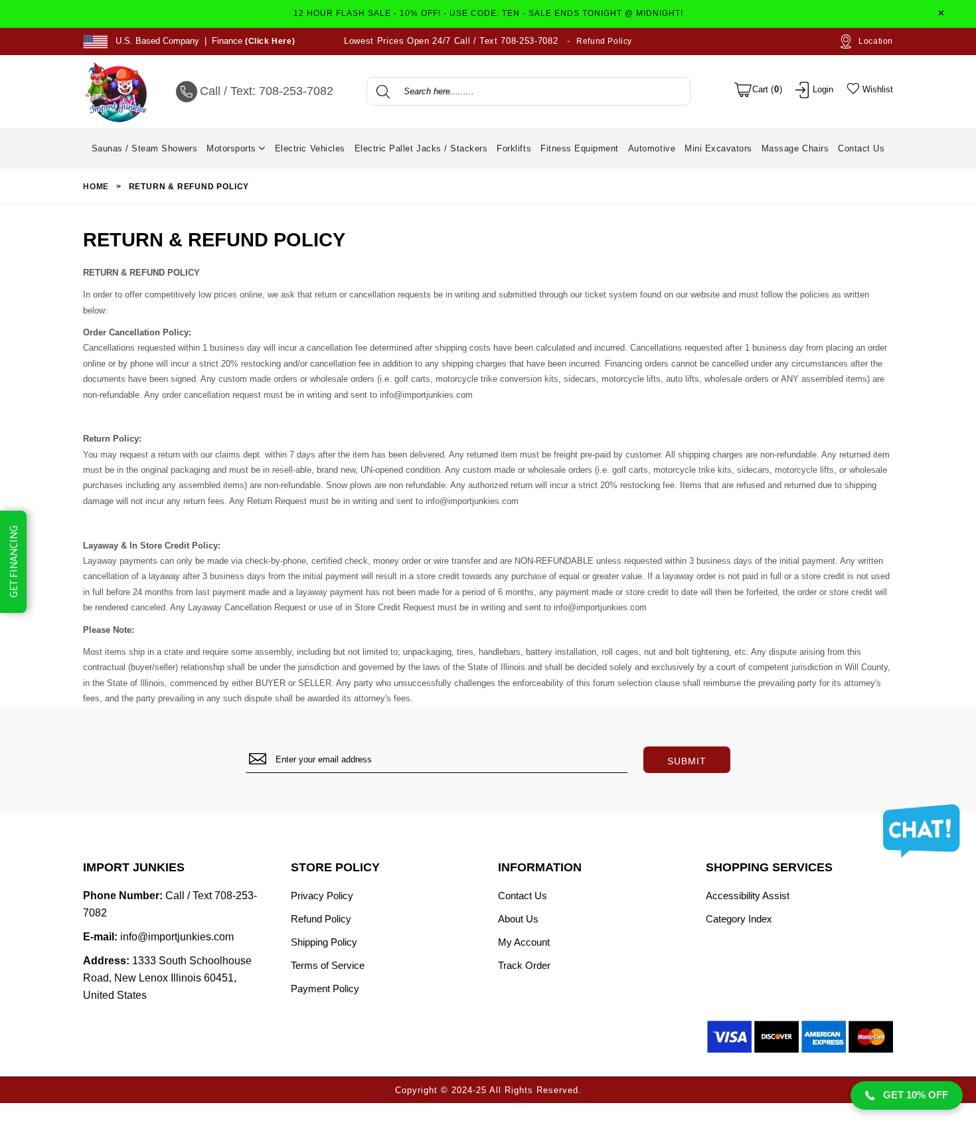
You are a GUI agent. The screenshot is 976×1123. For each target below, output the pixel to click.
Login (823, 89)
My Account (524, 942)
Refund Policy (604, 41)
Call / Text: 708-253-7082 (266, 91)
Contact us (861, 148)
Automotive (651, 148)
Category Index (739, 918)
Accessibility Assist (747, 895)
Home (96, 186)
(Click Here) (270, 41)
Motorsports (232, 148)
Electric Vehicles (310, 148)
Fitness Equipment (579, 148)
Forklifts (514, 148)
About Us (518, 918)
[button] (907, 1095)
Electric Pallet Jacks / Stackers (421, 148)
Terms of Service (328, 965)
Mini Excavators (718, 148)
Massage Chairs (795, 148)
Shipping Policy (324, 942)
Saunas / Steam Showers (144, 148)
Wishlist (876, 89)
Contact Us (522, 895)
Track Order (524, 965)
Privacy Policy (322, 895)
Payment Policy (325, 988)
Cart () (767, 89)
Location (871, 41)
